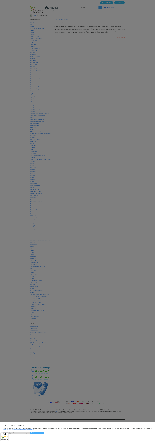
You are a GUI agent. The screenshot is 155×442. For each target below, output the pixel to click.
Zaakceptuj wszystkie (37, 433)
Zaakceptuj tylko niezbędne (11, 433)
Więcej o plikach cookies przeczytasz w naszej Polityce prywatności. (19, 429)
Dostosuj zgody (25, 433)
